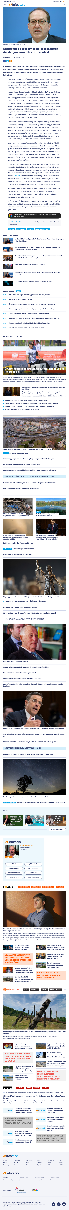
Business (20, 1087)
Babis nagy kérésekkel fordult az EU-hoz (18, 543)
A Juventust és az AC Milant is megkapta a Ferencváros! (29, 477)
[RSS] (53, 1204)
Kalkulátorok (55, 989)
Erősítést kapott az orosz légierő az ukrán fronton (21, 488)
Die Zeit (17, 176)
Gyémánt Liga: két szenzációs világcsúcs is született (22, 679)
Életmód (28, 1165)
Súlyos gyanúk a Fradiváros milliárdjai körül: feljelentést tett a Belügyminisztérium (32, 597)
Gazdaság (6, 1165)
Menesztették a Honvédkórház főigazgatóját (19, 673)
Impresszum (38, 1202)
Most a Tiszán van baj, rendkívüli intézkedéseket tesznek (47, 515)
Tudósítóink (29, 1160)
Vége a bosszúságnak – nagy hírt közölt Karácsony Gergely (27, 449)
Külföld (18, 222)
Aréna (51, 1180)
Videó (49, 1165)
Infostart (6, 57)
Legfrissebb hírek (23, 1178)
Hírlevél (61, 1162)
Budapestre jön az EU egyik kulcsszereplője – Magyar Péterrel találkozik (29, 470)
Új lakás (60, 887)
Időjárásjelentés (54, 1178)
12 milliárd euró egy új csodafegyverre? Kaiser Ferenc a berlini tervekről (29, 613)
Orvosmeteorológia (8, 1180)
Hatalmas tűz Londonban (18, 453)
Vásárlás (34, 989)
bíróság (11, 229)
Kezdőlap (11, 222)
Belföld (5, 1160)
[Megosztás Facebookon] (4, 61)
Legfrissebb (51, 1160)
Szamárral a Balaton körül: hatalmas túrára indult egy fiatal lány (26, 667)
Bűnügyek (39, 1162)
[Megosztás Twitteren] (7, 61)
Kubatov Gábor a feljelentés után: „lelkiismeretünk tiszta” (26, 601)
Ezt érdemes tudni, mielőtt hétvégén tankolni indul (22, 464)
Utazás (44, 989)
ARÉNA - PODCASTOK (9, 1)
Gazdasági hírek (38, 1180)
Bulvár (38, 1160)
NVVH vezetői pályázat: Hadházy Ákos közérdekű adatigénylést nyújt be (31, 403)
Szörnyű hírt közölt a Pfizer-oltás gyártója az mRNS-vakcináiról (49, 975)
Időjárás (61, 1165)
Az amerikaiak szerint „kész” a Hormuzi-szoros (20, 607)
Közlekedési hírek (39, 1178)
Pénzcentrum (24, 887)
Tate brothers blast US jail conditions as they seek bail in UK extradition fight (50, 1138)
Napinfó (39, 1165)
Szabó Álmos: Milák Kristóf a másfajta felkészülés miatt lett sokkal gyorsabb (30, 742)
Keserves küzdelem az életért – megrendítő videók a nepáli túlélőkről (16, 515)
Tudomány (17, 1160)
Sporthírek (22, 1180)
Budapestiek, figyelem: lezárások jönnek (22, 748)
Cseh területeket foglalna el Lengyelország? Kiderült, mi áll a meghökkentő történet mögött (47, 537)
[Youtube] (64, 1204)
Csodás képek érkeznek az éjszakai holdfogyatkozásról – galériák (26, 797)
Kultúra (16, 1162)
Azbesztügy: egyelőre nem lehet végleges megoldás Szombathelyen (28, 459)
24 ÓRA (18, 291)
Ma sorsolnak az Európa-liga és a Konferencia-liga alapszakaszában (41, 802)
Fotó (60, 1160)
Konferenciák (48, 887)
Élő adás (14, 864)
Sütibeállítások (7, 1206)
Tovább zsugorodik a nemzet (23, 549)
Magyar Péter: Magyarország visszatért (17, 554)
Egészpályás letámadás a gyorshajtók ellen (24, 619)
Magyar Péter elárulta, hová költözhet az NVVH (22, 409)
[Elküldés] (10, 61)
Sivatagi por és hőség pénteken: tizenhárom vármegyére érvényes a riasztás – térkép (15, 537)
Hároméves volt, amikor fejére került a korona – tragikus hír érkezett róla (29, 483)
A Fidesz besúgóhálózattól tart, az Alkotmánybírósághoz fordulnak (29, 406)
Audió (49, 1162)
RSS (43, 1204)
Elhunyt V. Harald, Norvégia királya (15, 661)
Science (46, 1087)
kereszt (30, 229)
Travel (37, 1087)
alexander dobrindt (42, 229)
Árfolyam (36, 887)
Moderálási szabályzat (26, 1204)
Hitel (26, 989)
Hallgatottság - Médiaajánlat (25, 1202)
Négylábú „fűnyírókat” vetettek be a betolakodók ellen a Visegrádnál (28, 754)
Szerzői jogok (38, 1204)
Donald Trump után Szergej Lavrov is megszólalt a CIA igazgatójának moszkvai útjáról (33, 729)
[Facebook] (59, 1204)
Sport (29, 1087)
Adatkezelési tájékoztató (10, 1204)
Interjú (27, 1162)
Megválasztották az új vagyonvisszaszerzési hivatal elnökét (26, 400)
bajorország (20, 229)
